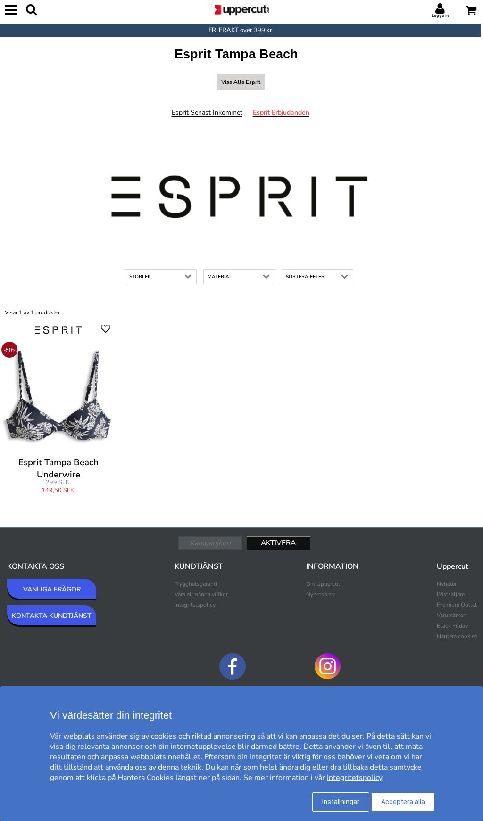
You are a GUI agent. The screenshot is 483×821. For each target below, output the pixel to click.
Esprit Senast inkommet (207, 112)
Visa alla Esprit (240, 82)
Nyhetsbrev (320, 594)
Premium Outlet (457, 604)
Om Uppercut (323, 584)
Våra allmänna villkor (201, 594)
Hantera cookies (457, 636)
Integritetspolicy (195, 604)
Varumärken (451, 615)
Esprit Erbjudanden (281, 112)
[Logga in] (440, 8)
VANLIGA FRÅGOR (52, 589)
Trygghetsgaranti (196, 584)
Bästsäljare (451, 594)
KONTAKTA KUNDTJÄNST (52, 615)
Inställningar (340, 801)
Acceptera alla (403, 801)
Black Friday (452, 626)
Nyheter (447, 584)
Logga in (440, 15)
